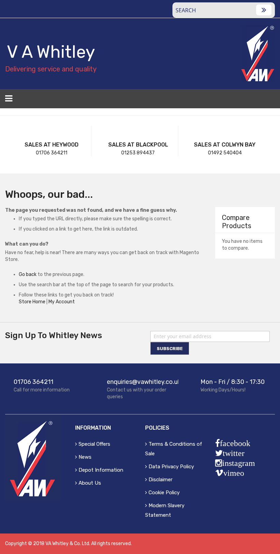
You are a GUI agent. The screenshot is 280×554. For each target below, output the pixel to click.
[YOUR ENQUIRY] (270, 101)
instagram (238, 463)
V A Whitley (51, 52)
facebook (235, 443)
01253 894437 (138, 153)
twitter (233, 453)
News (85, 457)
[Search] (263, 9)
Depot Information (101, 470)
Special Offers (94, 444)
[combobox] (223, 10)
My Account (61, 302)
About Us (90, 483)
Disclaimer (160, 479)
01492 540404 (225, 153)
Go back (28, 274)
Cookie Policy (164, 492)
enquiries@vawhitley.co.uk (144, 382)
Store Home (32, 302)
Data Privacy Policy (171, 466)
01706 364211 (51, 153)
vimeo (233, 473)
